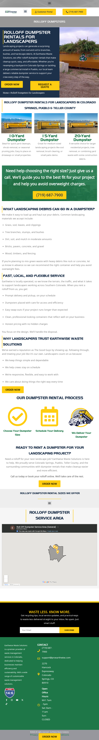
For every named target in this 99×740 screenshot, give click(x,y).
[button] (49, 3)
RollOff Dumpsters (49, 21)
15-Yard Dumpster (49, 138)
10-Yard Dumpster (16, 138)
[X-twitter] (22, 700)
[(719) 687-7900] (38, 651)
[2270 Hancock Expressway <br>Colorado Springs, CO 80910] (38, 674)
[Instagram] (12, 700)
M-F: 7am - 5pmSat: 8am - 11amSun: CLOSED (47, 704)
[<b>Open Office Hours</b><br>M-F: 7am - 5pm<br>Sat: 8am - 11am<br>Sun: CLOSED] (38, 705)
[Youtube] (17, 700)
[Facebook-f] (6, 700)
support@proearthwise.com (56, 657)
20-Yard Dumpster (82, 138)
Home (6, 92)
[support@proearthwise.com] (38, 658)
